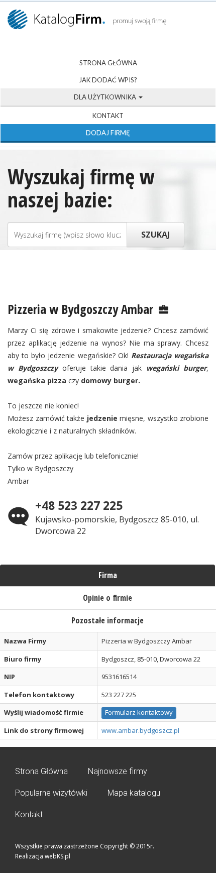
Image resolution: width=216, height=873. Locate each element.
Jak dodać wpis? (108, 80)
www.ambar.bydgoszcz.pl (140, 730)
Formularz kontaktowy (139, 712)
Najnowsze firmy (117, 771)
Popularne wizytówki (51, 793)
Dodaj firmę (108, 133)
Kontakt (108, 116)
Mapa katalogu (133, 793)
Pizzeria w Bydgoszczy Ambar (80, 308)
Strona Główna (108, 63)
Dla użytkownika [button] (106, 97)
